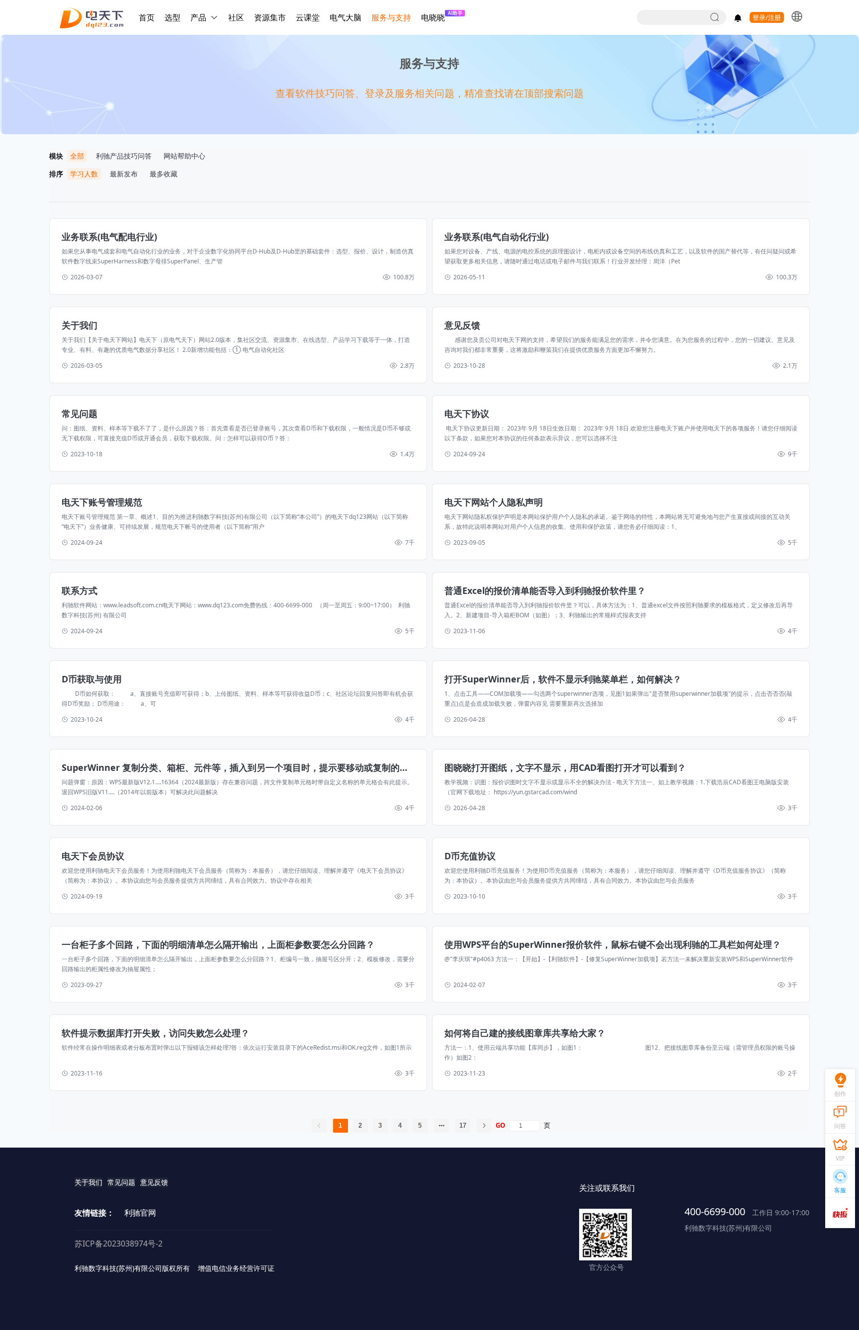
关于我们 (88, 1182)
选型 (172, 17)
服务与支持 (391, 17)
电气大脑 (345, 17)
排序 (58, 173)
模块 (58, 156)
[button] (797, 16)
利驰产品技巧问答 (124, 156)
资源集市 (270, 17)
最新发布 (124, 173)
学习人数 (84, 173)
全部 (77, 156)
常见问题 (121, 1182)
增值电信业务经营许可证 (236, 1268)
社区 (236, 17)
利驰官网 (140, 1212)
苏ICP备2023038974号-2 (119, 1243)
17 (462, 1125)
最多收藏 (163, 173)
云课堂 (308, 17)
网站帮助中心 (184, 156)
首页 (147, 17)
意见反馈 (154, 1182)
